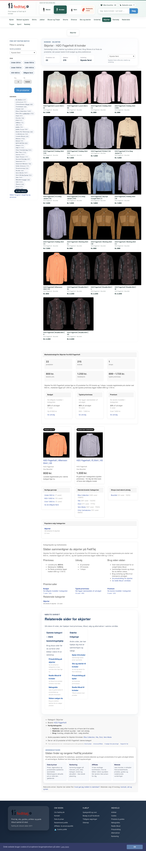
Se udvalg (51, 415)
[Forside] (18, 6)
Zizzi (19, 187)
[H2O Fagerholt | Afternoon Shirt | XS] (56, 268)
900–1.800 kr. (49, 498)
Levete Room (22, 136)
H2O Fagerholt (60, 722)
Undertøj (97, 20)
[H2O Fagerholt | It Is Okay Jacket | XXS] (80, 178)
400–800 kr (15, 73)
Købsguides (115, 822)
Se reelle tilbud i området (121, 581)
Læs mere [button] (65, 847)
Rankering (115, 836)
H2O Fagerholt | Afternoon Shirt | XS (55, 461)
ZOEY (19, 189)
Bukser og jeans (23, 20)
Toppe (11, 24)
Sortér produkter (15, 49)
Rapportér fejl (124, 744)
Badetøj (27, 24)
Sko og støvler (85, 20)
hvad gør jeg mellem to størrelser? (87, 787)
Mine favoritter (109, 5)
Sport (19, 24)
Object (20, 145)
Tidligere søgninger (90, 819)
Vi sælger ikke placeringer (111, 744)
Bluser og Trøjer (54, 20)
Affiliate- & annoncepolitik (63, 826)
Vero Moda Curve (24, 175)
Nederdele (126, 20)
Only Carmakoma (23, 150)
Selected (20, 161)
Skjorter (106, 20)
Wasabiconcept (23, 180)
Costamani (21, 107)
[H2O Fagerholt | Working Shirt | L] (80, 223)
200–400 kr (29, 67)
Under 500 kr (29, 62)
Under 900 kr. (49, 495)
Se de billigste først (51, 505)
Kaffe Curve (22, 129)
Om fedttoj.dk (59, 812)
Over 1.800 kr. (49, 501)
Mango (20, 139)
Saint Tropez (22, 157)
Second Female (23, 159)
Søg (134, 11)
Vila (19, 177)
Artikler (113, 812)
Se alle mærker (21, 191)
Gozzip (20, 118)
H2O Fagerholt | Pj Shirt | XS (101, 151)
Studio (20, 171)
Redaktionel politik (61, 822)
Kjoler (11, 20)
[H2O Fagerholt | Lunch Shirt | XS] (80, 87)
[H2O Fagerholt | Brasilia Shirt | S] (56, 313)
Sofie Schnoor (22, 166)
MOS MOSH (22, 143)
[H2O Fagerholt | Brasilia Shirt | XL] (80, 268)
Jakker (42, 20)
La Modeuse (22, 134)
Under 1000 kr (16, 67)
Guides (113, 816)
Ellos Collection (23, 111)
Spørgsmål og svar (90, 812)
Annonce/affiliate (98, 744)
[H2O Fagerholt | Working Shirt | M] (104, 223)
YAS (19, 182)
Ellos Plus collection (25, 113)
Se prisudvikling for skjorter (122, 578)
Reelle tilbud (115, 826)
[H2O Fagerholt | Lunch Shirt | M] (56, 87)
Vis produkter (22, 90)
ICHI (19, 120)
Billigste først (28, 73)
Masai (19, 141)
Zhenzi (20, 184)
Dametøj (116, 20)
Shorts (65, 20)
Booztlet (114, 495)
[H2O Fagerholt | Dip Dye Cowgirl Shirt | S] (104, 178)
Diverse (74, 20)
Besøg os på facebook (91, 816)
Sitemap (86, 822)
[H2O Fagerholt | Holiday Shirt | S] (104, 87)
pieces (20, 155)
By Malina (21, 100)
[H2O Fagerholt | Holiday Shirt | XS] (56, 132)
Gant (19, 116)
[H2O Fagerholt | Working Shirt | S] (128, 223)
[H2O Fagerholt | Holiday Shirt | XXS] (128, 87)
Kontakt (57, 816)
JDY (19, 125)
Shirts (34, 20)
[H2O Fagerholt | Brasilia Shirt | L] (104, 268)
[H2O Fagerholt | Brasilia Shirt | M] (128, 268)
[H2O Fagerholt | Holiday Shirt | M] (128, 178)
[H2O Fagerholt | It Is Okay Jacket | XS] (56, 178)
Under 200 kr (16, 62)
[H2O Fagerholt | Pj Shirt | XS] (104, 132)
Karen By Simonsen (24, 132)
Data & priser (88, 744)
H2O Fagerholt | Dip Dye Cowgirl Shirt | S (99, 197)
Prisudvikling (116, 829)
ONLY (20, 148)
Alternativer (115, 833)
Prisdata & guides (117, 819)
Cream (20, 109)
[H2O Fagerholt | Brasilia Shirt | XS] (80, 313)
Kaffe (19, 127)
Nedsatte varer (127, 5)
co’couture (21, 102)
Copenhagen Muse (24, 104)
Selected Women (23, 164)
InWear (19, 123)
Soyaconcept (22, 168)
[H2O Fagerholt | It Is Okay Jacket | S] (128, 132)
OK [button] (135, 847)
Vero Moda (21, 173)
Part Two (21, 152)
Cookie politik (61, 829)
